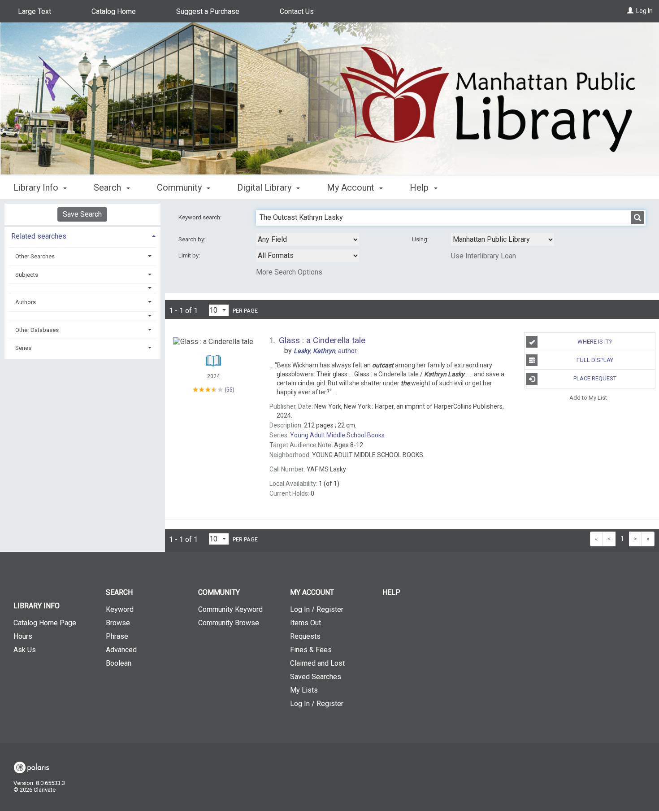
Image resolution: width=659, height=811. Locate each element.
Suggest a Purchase (207, 11)
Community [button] (180, 187)
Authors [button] (25, 302)
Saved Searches (315, 676)
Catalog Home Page (44, 623)
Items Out (305, 623)
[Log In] (630, 10)
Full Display (595, 360)
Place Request (594, 378)
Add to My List (588, 397)
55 (229, 390)
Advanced (121, 649)
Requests (305, 636)
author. (326, 350)
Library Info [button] (37, 187)
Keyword (120, 609)
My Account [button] (352, 187)
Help (391, 592)
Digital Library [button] (265, 187)
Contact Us (297, 11)
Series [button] (23, 347)
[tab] (82, 235)
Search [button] (108, 187)
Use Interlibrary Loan (483, 256)
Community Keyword (230, 609)
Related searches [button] (38, 236)
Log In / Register (316, 609)
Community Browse (228, 623)
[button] (82, 288)
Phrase (117, 636)
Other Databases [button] (37, 330)
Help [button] (420, 187)
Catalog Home (113, 11)
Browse (118, 623)
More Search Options (289, 272)
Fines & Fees (311, 649)
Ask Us (24, 649)
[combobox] (307, 239)
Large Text (34, 11)
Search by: (192, 239)
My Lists (304, 690)
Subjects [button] (26, 274)
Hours (22, 636)
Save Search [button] (82, 214)
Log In (644, 10)
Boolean (118, 663)
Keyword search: (200, 217)
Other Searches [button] (35, 256)
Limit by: (189, 255)
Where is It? (594, 341)
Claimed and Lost (317, 663)
